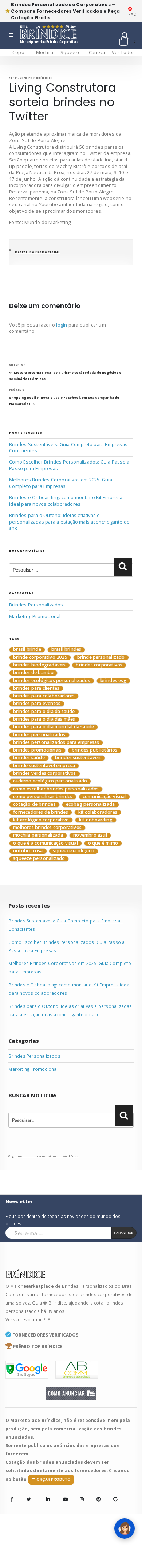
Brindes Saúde (29, 758)
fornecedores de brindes (40, 812)
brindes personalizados (39, 735)
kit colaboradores (97, 812)
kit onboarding (96, 820)
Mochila (44, 52)
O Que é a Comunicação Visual (45, 843)
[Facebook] (12, 1499)
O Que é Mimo (103, 843)
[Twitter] (28, 1499)
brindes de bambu (33, 673)
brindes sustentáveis (78, 758)
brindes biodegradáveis (39, 665)
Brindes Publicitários (94, 750)
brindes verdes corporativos (44, 773)
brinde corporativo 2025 (40, 657)
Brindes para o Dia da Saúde (44, 711)
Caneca (97, 52)
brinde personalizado (101, 657)
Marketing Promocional (37, 252)
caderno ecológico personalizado (50, 781)
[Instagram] (79, 1494)
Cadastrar (123, 1232)
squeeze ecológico (73, 851)
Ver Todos (123, 52)
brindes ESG (113, 681)
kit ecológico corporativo (41, 820)
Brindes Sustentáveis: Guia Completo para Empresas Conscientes (68, 447)
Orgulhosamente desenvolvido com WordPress (43, 1156)
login (61, 325)
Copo (18, 52)
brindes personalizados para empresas (56, 742)
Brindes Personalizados (36, 605)
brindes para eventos (36, 703)
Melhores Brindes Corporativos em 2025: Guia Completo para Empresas (60, 483)
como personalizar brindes (42, 797)
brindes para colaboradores (44, 696)
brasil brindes (66, 649)
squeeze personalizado (39, 858)
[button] (127, 42)
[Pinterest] (96, 1494)
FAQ (132, 14)
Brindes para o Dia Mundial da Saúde (53, 727)
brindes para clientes (36, 688)
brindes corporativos (99, 665)
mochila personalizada (38, 835)
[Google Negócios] (113, 1494)
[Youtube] (62, 1494)
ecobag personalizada (90, 804)
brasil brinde (27, 649)
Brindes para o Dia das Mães (44, 719)
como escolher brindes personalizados (56, 789)
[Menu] (11, 35)
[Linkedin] (45, 1494)
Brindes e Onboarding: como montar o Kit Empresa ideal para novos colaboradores (65, 500)
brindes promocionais (37, 750)
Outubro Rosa (28, 851)
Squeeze (70, 52)
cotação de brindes (34, 804)
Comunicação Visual (104, 797)
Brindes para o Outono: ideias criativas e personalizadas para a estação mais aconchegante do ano (69, 521)
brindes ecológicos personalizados (51, 681)
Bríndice (44, 78)
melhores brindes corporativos (47, 827)
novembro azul (90, 835)
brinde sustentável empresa (44, 766)
